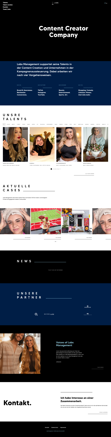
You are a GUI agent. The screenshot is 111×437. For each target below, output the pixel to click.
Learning (92, 124)
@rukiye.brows (87, 163)
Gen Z (75, 124)
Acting (8, 124)
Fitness (66, 124)
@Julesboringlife (61, 163)
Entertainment (50, 124)
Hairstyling (80, 124)
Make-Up (104, 124)
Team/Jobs (7, 9)
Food (71, 124)
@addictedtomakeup (8, 163)
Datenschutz (54, 427)
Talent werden (8, 5)
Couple (23, 124)
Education (42, 124)
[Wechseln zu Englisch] (106, 3)
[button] (54, 241)
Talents (5, 2)
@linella (32, 163)
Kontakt (47, 427)
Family (56, 124)
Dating (33, 124)
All (4, 124)
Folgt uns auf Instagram (55, 270)
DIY (37, 124)
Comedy (18, 124)
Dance (28, 124)
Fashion (61, 124)
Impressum (63, 427)
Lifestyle (98, 124)
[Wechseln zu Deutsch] (105, 3)
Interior (87, 124)
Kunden (5, 7)
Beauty (13, 124)
